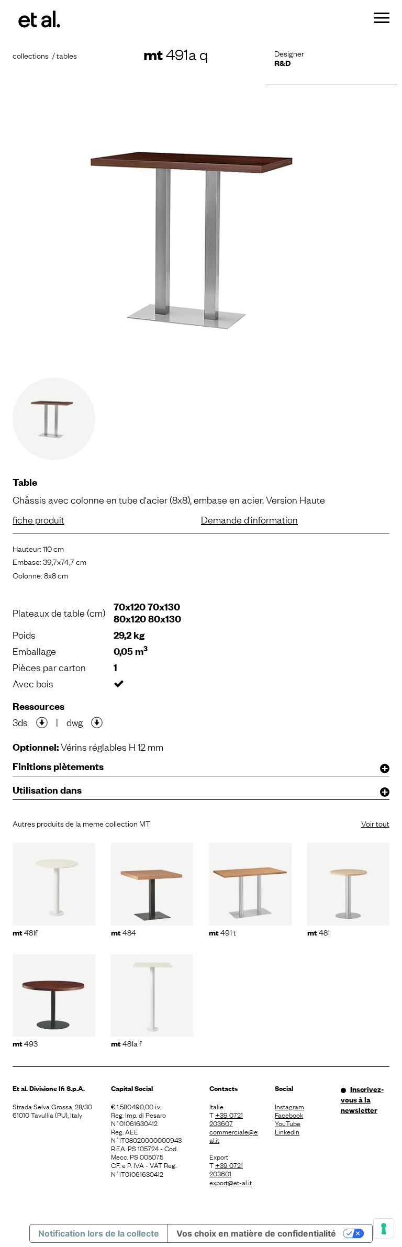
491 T (222, 932)
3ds (20, 722)
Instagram (289, 1106)
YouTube (287, 1123)
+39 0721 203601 (226, 1169)
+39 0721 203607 (226, 1118)
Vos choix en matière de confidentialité (256, 1233)
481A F (126, 1043)
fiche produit (38, 519)
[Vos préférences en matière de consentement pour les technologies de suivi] (384, 1229)
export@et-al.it (230, 1182)
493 (25, 1043)
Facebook (289, 1114)
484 (123, 932)
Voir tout (375, 823)
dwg (74, 722)
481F (25, 932)
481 (318, 932)
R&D (282, 62)
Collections (31, 55)
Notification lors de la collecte (98, 1233)
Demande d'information (249, 519)
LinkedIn (287, 1131)
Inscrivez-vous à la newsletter (362, 1099)
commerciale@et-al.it (233, 1135)
